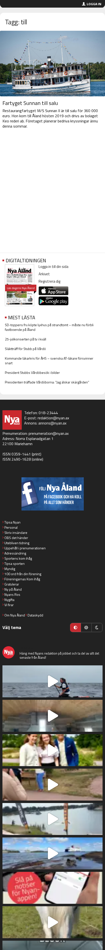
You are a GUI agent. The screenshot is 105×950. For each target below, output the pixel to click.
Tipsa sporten (14, 563)
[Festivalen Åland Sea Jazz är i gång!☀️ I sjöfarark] (52, 716)
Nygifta (9, 599)
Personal (11, 527)
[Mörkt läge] (97, 627)
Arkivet (44, 274)
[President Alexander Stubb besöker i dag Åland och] (52, 785)
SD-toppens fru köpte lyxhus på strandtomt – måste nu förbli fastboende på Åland (49, 327)
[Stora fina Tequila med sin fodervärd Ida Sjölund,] (52, 922)
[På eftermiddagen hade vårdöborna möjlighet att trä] (52, 750)
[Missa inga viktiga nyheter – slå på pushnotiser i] (52, 888)
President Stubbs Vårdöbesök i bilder (32, 372)
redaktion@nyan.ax (53, 418)
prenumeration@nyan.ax (49, 433)
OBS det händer (16, 537)
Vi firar (9, 604)
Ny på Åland (13, 589)
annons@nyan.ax (52, 423)
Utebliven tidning (16, 542)
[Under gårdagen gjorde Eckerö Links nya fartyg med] (52, 853)
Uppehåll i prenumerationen (25, 548)
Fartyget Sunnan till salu (30, 103)
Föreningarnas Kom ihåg (22, 579)
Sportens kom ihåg (18, 558)
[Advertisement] (52, 192)
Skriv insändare (15, 532)
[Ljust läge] (86, 627)
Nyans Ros (12, 594)
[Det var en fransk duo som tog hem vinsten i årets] (52, 819)
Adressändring (15, 553)
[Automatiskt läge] (75, 627)
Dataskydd (35, 615)
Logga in (94, 3)
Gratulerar (11, 584)
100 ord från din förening (22, 573)
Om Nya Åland (14, 615)
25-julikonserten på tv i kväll (25, 339)
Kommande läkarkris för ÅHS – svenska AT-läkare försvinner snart (49, 360)
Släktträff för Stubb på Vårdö (25, 348)
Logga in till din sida (53, 266)
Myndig (9, 568)
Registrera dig (49, 281)
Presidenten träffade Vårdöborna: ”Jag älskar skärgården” (47, 382)
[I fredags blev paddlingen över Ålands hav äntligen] (52, 681)
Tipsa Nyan (12, 522)
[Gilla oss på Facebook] (52, 494)
